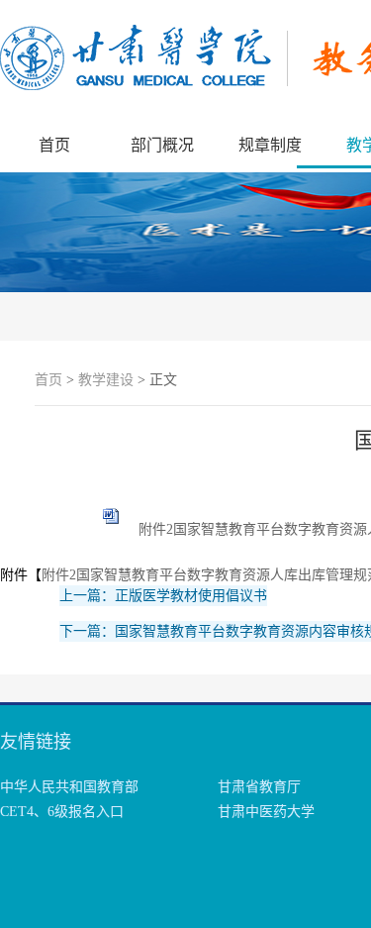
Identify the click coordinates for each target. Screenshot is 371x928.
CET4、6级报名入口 (62, 811)
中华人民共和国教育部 (69, 786)
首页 (54, 145)
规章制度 (270, 145)
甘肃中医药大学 (266, 811)
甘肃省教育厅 (259, 786)
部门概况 (162, 145)
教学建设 (106, 379)
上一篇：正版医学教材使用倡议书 (163, 595)
